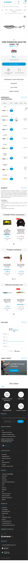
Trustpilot (2, 386)
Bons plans (4, 487)
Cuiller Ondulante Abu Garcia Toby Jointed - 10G (7, 301)
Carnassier (11, 9)
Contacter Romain (14, 370)
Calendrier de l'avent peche (7, 497)
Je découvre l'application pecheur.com (9, 544)
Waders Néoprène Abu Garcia (7, 230)
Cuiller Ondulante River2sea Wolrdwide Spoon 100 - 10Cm (7, 266)
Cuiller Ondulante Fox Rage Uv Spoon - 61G (21, 266)
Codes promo (4, 479)
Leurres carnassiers (18, 9)
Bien (5, 337)
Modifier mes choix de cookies (7, 466)
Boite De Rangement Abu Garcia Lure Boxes (21, 301)
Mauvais (6, 346)
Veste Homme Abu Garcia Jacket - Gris (21, 231)
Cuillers (25, 9)
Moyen (5, 340)
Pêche (6, 9)
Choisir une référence (14, 64)
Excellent (6, 334)
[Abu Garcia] (14, 51)
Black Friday (4, 489)
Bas (5, 343)
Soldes (3, 483)
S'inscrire (20, 421)
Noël (3, 491)
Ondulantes (14, 11)
